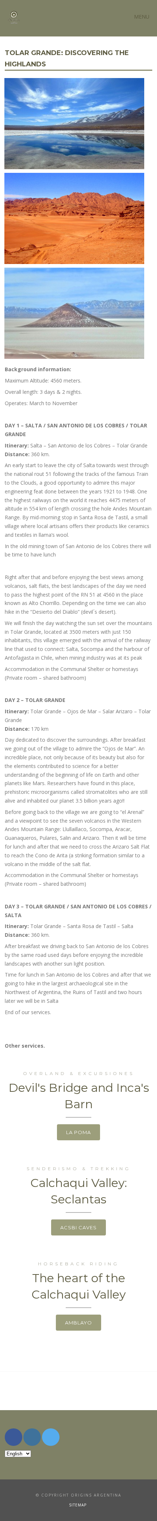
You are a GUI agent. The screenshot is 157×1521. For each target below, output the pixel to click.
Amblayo (78, 1323)
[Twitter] (51, 1437)
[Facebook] (13, 1437)
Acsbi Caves (78, 1227)
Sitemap (78, 1505)
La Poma (78, 1132)
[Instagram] (32, 1437)
